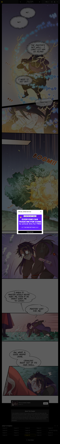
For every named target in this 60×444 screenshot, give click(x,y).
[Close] (41, 212)
